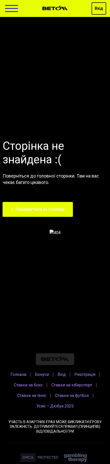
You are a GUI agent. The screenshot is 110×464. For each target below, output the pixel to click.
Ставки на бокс (28, 385)
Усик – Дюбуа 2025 (55, 406)
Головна (18, 374)
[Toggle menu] (11, 8)
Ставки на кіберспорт (71, 385)
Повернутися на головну (40, 209)
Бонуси (42, 374)
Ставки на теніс (31, 395)
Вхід (99, 8)
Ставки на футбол (72, 395)
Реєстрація (84, 374)
